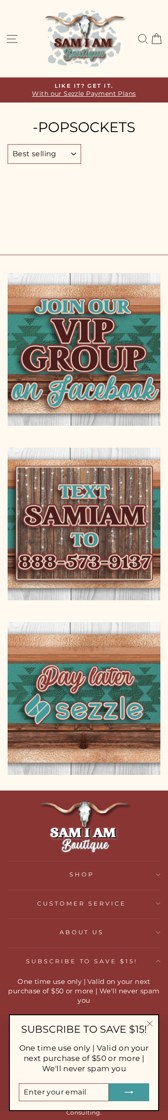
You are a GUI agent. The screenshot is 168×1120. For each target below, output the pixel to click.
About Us (82, 932)
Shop (81, 874)
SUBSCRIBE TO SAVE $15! (82, 961)
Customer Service (81, 903)
